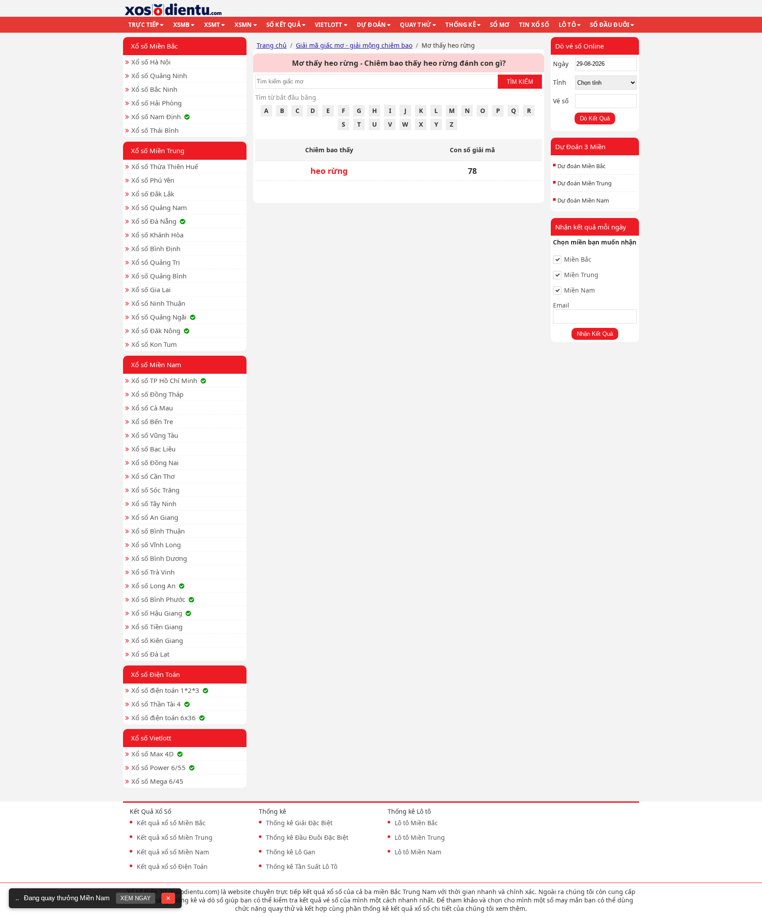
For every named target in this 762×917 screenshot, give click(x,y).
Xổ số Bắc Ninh (154, 89)
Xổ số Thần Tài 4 (156, 703)
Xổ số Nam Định (156, 116)
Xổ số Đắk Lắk (152, 193)
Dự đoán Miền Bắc (581, 166)
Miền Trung (581, 275)
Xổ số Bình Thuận (158, 530)
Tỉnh (559, 82)
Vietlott (329, 25)
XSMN (243, 25)
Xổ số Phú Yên (152, 180)
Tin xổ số (534, 25)
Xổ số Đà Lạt (150, 654)
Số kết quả (283, 25)
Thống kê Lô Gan (290, 852)
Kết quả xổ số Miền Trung (175, 837)
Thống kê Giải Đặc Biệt (299, 823)
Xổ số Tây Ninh (153, 503)
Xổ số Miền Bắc (154, 45)
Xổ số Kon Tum (154, 344)
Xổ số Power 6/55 (158, 767)
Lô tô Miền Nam (418, 852)
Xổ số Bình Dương (159, 558)
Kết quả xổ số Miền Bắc (171, 823)
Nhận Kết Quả (595, 334)
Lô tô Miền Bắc (416, 823)
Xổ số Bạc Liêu (153, 448)
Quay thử (415, 25)
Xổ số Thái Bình (155, 130)
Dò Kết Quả (595, 118)
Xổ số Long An (153, 585)
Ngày (560, 64)
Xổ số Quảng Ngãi (159, 316)
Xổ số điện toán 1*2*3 (165, 690)
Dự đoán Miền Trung (584, 183)
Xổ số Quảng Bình (159, 275)
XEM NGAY (135, 898)
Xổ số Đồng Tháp (157, 394)
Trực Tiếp (143, 25)
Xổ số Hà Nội (151, 61)
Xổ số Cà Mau (152, 407)
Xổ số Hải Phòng (156, 102)
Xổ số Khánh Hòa (157, 234)
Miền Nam (579, 290)
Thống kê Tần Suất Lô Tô (301, 866)
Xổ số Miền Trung (157, 150)
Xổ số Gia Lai (151, 289)
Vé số (560, 101)
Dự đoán (371, 25)
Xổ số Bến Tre (152, 421)
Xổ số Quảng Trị (155, 262)
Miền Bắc (577, 259)
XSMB (181, 25)
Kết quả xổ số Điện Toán (172, 866)
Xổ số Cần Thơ (153, 476)
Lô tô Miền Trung (420, 837)
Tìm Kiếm (520, 82)
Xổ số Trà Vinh (153, 571)
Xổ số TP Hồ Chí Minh (164, 380)
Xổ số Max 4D (152, 753)
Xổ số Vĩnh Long (156, 544)
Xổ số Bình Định (155, 248)
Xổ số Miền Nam (156, 364)
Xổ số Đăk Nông (155, 330)
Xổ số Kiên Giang (157, 640)
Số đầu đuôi (609, 25)
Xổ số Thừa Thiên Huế (164, 166)
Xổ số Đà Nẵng (153, 221)
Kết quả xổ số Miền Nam (173, 852)
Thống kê (460, 25)
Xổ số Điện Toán (155, 674)
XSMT (212, 25)
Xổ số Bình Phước (158, 599)
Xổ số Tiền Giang (157, 626)
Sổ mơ (499, 25)
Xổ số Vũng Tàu (154, 435)
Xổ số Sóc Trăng (155, 489)
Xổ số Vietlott (151, 737)
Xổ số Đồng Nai (155, 462)
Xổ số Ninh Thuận (158, 303)
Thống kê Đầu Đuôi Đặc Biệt (307, 837)
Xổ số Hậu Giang (156, 613)
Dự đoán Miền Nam (583, 200)
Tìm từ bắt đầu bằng (285, 97)
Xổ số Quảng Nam (159, 207)
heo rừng (329, 170)
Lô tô (567, 25)
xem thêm (510, 908)
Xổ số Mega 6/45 (157, 781)
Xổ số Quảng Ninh (159, 75)
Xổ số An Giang (154, 517)
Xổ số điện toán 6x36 (163, 717)
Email (561, 305)
